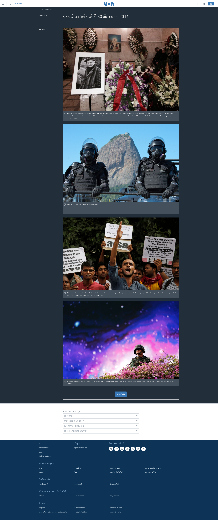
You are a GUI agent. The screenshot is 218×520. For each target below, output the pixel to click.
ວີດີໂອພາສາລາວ (44, 448)
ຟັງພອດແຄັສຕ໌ (114, 484)
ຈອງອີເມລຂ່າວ (114, 496)
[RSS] (133, 449)
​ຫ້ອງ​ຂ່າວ (42, 508)
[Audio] (197, 4)
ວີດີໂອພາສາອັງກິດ (45, 456)
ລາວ (40, 468)
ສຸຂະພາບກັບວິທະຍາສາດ (153, 468)
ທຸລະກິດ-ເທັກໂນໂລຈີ (116, 472)
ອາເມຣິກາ (77, 468)
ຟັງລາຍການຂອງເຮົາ (80, 448)
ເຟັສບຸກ (41, 496)
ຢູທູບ (40, 452)
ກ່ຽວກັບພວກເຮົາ (44, 484)
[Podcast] (138, 449)
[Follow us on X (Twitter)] (127, 449)
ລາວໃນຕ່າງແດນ (115, 468)
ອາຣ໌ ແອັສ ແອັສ (79, 496)
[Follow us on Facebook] (111, 449)
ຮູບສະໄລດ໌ (18, 4)
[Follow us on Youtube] (116, 449)
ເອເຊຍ (41, 472)
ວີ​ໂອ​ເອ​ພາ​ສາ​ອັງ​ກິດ (80, 508)
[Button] (42, 30)
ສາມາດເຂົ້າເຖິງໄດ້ (115, 512)
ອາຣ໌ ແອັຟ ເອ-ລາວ (116, 508)
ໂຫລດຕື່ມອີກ (120, 394)
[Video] (204, 4)
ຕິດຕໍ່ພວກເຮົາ (78, 484)
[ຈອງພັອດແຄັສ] (143, 449)
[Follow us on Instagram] (122, 449)
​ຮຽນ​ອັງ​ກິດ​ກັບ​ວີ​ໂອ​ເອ (80, 512)
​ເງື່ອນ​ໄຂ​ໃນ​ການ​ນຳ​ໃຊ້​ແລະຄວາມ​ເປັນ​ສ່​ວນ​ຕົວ (53, 512)
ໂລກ (75, 472)
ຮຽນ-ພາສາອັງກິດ (150, 472)
